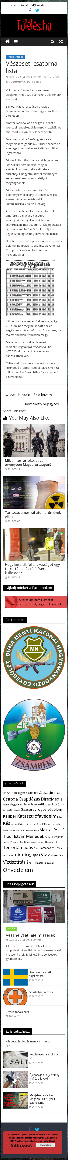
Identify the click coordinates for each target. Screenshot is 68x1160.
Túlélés (11, 928)
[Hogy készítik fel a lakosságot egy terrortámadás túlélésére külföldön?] (34, 530)
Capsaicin (46, 792)
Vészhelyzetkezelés (41, 992)
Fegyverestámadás (21, 804)
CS (58, 792)
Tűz (17, 855)
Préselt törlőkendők (32, 5)
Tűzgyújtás (30, 855)
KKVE (59, 817)
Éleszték (49, 862)
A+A (10, 792)
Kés (6, 823)
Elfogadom (45, 1145)
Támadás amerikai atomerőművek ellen (33, 514)
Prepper (14, 842)
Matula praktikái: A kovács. (29, 394)
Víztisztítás (14, 862)
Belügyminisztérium (26, 792)
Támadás (45, 848)
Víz (44, 854)
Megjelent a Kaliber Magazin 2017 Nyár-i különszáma (42, 1098)
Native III (49, 837)
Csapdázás (29, 799)
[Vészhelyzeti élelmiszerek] (34, 892)
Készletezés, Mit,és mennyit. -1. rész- (28, 1041)
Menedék (35, 836)
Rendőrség (24, 842)
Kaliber (9, 816)
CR (55, 793)
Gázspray (28, 809)
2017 (5, 793)
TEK (55, 842)
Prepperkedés (15, 56)
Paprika (58, 837)
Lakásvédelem (32, 830)
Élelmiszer (35, 862)
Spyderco (35, 842)
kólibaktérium (18, 824)
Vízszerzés (55, 855)
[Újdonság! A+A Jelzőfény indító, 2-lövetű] (16, 1073)
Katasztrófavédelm (19, 81)
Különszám (18, 830)
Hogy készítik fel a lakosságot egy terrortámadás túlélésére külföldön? (32, 568)
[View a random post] (61, 41)
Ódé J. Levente (33, 77)
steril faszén (47, 842)
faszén (6, 804)
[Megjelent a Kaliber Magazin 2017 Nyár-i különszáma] (16, 1093)
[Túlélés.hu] (7, 41)
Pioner (6, 842)
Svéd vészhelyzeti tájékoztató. (40, 974)
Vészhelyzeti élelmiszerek (30, 935)
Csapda (10, 799)
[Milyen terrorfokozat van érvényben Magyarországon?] (34, 426)
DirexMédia (52, 799)
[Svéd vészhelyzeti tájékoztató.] (15, 970)
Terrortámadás (18, 847)
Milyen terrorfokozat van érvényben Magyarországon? (28, 462)
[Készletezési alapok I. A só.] (16, 1052)
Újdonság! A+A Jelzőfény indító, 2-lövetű (44, 1076)
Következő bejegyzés (44, 404)
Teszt (36, 848)
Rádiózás (36, 81)
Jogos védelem (49, 809)
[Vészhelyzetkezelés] (15, 990)
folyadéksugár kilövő (46, 804)
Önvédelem (18, 870)
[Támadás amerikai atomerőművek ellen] (34, 478)
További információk (21, 1145)
